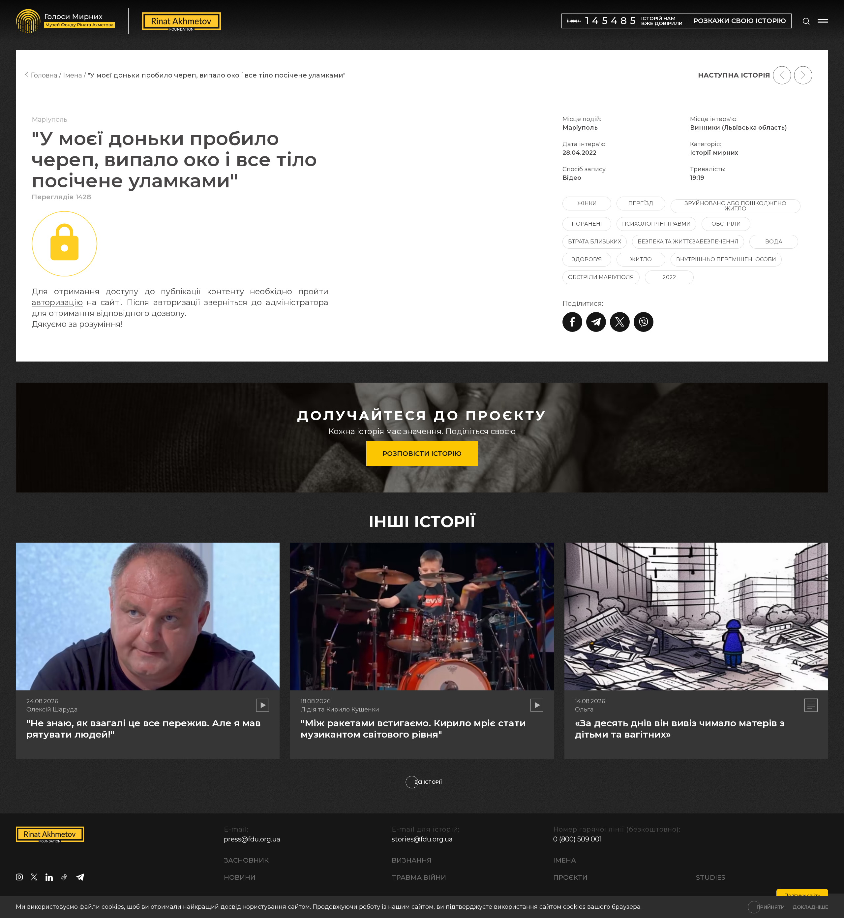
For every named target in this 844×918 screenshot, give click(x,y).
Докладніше (810, 907)
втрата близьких (594, 241)
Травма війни (419, 877)
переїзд (640, 203)
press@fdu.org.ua (252, 839)
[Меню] (823, 21)
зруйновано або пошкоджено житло (735, 206)
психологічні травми (656, 224)
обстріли (726, 224)
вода (773, 241)
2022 (669, 277)
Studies (710, 877)
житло (641, 259)
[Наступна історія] (803, 75)
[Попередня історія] (782, 75)
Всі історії (428, 782)
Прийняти (771, 907)
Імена (564, 860)
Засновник (246, 860)
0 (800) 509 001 (577, 839)
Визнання (412, 860)
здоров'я (587, 259)
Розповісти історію (422, 454)
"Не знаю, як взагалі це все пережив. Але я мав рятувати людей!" (143, 728)
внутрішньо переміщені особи (726, 259)
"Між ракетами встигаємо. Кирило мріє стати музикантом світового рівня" (413, 728)
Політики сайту (802, 896)
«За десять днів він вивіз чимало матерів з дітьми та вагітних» (680, 728)
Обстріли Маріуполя (601, 277)
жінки (587, 203)
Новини (240, 877)
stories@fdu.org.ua (422, 839)
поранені (587, 224)
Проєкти (570, 877)
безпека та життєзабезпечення (688, 241)
